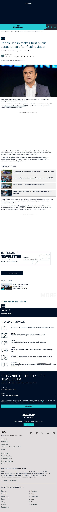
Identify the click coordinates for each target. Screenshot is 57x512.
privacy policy (40, 402)
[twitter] (27, 56)
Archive (3, 449)
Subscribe (28, 406)
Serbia (32, 494)
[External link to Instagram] (37, 433)
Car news (7, 31)
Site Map (4, 464)
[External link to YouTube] (48, 433)
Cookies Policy (4, 444)
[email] (33, 56)
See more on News (6, 313)
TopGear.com (8, 54)
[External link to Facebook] (31, 433)
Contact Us (4, 439)
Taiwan (33, 502)
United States (18, 435)
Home (2, 31)
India (3, 499)
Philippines (34, 491)
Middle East (34, 504)
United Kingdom (9, 435)
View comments (13, 273)
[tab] (3, 306)
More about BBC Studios (8, 480)
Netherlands (5, 507)
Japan (4, 504)
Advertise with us (7, 458)
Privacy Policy (4, 441)
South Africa (34, 496)
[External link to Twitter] (42, 433)
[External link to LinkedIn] (53, 433)
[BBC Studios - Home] (4, 432)
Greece (4, 494)
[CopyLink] (21, 56)
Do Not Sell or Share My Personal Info (11, 447)
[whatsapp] (30, 56)
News (12, 31)
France (4, 491)
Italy (3, 502)
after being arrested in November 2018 (15, 106)
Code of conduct (6, 456)
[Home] (28, 27)
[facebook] (24, 56)
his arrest (22, 205)
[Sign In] (48, 26)
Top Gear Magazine (7, 461)
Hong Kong (5, 496)
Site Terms (5, 453)
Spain (32, 499)
